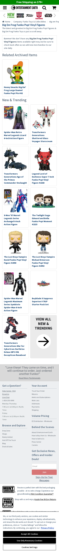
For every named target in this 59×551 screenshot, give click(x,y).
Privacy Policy (47, 528)
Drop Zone (6, 431)
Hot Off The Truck (9, 440)
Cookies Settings (29, 547)
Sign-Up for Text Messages (44, 479)
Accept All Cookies (29, 534)
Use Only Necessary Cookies (29, 540)
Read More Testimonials (29, 378)
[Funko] (30, 15)
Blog (4, 443)
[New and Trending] (11, 15)
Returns (35, 394)
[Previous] (4, 15)
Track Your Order (38, 391)
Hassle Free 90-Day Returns (45, 499)
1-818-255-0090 (8, 400)
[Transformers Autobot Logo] (39, 15)
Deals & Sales (7, 446)
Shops (4, 434)
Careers (35, 445)
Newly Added (7, 437)
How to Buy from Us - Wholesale (44, 435)
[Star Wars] (48, 15)
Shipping (35, 410)
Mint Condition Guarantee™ (42, 494)
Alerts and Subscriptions (41, 397)
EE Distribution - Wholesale (42, 421)
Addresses (36, 403)
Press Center (36, 442)
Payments (35, 407)
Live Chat (6, 397)
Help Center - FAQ (9, 391)
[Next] (55, 15)
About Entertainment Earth (42, 432)
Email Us (5, 394)
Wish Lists (35, 400)
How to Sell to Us (38, 439)
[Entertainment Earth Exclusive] (20, 15)
